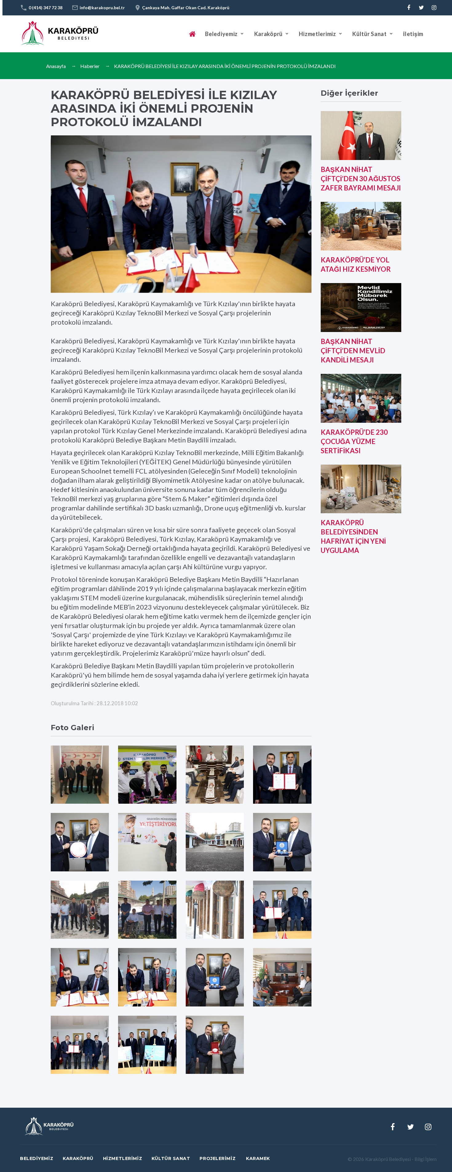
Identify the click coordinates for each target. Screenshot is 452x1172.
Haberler (90, 66)
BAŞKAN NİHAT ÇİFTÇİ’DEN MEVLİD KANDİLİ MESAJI (353, 350)
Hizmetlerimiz (317, 33)
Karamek (258, 1158)
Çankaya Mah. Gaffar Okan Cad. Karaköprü (185, 7)
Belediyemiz (221, 33)
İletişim (413, 33)
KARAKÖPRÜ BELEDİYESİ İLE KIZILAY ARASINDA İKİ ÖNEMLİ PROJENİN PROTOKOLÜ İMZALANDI (225, 66)
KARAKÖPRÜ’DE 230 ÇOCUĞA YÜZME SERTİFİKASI (354, 441)
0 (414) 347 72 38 (45, 7)
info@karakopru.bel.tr (102, 7)
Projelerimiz (218, 1158)
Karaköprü (268, 33)
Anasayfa (56, 66)
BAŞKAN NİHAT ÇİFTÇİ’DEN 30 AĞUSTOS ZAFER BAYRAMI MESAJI (361, 178)
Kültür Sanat (369, 33)
